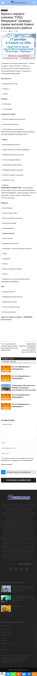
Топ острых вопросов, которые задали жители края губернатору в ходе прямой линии (9, 347)
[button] (34, 2)
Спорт (3, 638)
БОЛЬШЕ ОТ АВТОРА (9, 361)
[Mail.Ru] (29, 674)
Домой (3, 7)
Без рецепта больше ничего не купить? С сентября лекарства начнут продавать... (22, 588)
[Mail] (11, 569)
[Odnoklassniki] (18, 674)
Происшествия (6, 635)
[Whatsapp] (13, 674)
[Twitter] (16, 569)
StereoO (26, 670)
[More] (34, 674)
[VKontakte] (21, 569)
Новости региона (7, 643)
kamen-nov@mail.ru (25, 564)
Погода (3, 646)
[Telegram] (8, 674)
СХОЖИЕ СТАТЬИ (7, 359)
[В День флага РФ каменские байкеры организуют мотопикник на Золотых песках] (6, 387)
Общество (4, 641)
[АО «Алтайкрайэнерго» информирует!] (6, 369)
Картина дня (5, 629)
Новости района (6, 632)
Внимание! (4, 10)
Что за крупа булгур (19, 606)
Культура (4, 649)
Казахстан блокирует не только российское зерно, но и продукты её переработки (23, 598)
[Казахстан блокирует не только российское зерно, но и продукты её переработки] (6, 598)
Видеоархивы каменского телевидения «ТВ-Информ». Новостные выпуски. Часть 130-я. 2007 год (27, 348)
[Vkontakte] (23, 674)
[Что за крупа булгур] (6, 608)
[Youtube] (27, 569)
